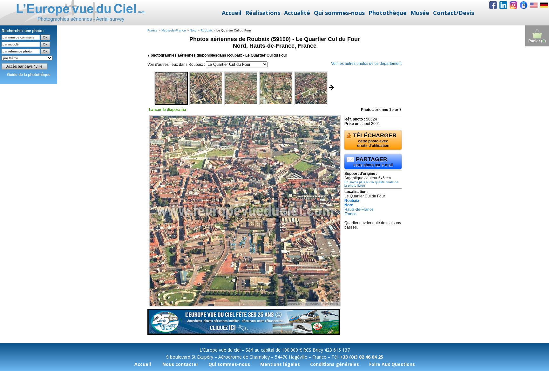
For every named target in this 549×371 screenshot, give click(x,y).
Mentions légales (280, 364)
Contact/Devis (453, 13)
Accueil (231, 13)
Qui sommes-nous (339, 13)
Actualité (297, 13)
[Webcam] (523, 5)
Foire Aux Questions (392, 364)
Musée (419, 13)
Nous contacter (180, 364)
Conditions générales (334, 364)
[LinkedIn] (503, 5)
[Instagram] (513, 5)
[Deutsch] (544, 5)
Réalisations (262, 13)
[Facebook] (493, 5)
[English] (534, 5)
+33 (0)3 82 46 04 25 (361, 357)
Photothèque (388, 13)
